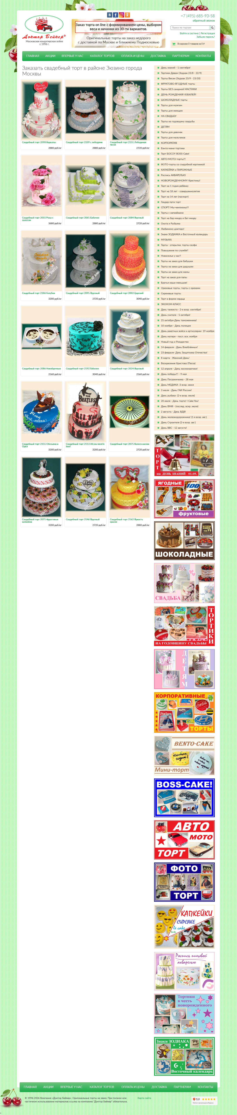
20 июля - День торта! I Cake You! (180, 401)
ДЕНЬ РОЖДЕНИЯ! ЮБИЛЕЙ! (178, 94)
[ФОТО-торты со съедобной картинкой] (184, 882)
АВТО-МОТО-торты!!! (173, 159)
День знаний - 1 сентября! (176, 68)
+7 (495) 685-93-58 (198, 16)
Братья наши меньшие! (174, 283)
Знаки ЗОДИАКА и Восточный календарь (184, 234)
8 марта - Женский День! (175, 358)
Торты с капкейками (172, 213)
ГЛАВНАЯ (32, 56)
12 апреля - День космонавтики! (179, 369)
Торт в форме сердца (173, 299)
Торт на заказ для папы (174, 277)
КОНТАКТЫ (203, 56)
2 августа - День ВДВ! (173, 412)
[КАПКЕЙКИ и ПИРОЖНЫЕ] (184, 927)
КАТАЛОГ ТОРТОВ (102, 1087)
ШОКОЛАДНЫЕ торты (174, 100)
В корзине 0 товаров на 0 (191, 44)
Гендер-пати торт (171, 202)
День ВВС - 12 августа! (174, 428)
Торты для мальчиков (173, 137)
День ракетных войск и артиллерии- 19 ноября (187, 331)
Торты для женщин (172, 111)
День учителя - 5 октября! (175, 315)
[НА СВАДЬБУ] (184, 583)
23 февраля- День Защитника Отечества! (184, 352)
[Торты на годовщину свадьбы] (184, 626)
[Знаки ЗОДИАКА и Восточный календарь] (184, 1056)
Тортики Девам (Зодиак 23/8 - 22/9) (181, 73)
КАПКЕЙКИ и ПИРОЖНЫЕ (176, 170)
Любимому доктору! (172, 229)
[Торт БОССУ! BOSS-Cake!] (184, 797)
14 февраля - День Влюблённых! (179, 347)
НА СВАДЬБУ (168, 116)
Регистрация (208, 33)
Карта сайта (144, 1098)
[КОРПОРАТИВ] (184, 712)
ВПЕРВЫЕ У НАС (72, 56)
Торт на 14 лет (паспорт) (175, 197)
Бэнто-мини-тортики (173, 148)
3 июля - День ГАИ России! (176, 390)
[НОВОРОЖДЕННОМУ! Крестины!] (184, 1014)
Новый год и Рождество (175, 342)
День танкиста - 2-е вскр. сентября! (181, 309)
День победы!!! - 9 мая (174, 374)
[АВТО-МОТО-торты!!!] (184, 839)
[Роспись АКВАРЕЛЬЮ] (184, 971)
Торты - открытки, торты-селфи (179, 245)
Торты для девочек (171, 132)
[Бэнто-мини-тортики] (184, 755)
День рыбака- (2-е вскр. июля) (178, 395)
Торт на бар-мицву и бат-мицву (178, 218)
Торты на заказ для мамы (175, 272)
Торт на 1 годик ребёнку (174, 186)
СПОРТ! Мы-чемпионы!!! (175, 207)
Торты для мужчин (171, 105)
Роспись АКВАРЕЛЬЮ (173, 175)
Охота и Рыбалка (170, 223)
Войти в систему (189, 33)
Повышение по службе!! (174, 250)
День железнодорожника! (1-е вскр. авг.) (184, 417)
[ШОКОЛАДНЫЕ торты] (184, 540)
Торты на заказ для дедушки (177, 266)
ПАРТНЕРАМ (180, 56)
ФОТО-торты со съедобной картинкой (183, 164)
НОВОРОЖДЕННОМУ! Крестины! (180, 180)
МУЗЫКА (166, 240)
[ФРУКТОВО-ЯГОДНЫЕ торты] (184, 498)
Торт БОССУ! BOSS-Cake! (175, 154)
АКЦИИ (50, 56)
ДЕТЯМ (165, 127)
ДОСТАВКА (158, 56)
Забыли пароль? (206, 37)
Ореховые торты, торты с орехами (180, 288)
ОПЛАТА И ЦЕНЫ (132, 56)
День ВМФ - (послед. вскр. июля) (179, 406)
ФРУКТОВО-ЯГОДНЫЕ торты (178, 84)
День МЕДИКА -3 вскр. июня (177, 385)
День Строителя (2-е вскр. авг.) (178, 422)
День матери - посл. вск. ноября (179, 336)
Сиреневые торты (171, 293)
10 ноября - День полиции (176, 326)
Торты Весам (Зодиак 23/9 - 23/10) (180, 78)
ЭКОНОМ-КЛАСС (171, 304)
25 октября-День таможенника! (179, 320)
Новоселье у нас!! (171, 256)
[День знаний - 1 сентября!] (184, 455)
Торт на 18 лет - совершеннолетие (180, 191)
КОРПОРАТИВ (169, 143)
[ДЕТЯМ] (184, 669)
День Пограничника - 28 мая (177, 379)
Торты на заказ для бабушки (177, 261)
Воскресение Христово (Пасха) (178, 363)
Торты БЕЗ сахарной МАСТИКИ (179, 89)
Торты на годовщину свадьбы (178, 121)
